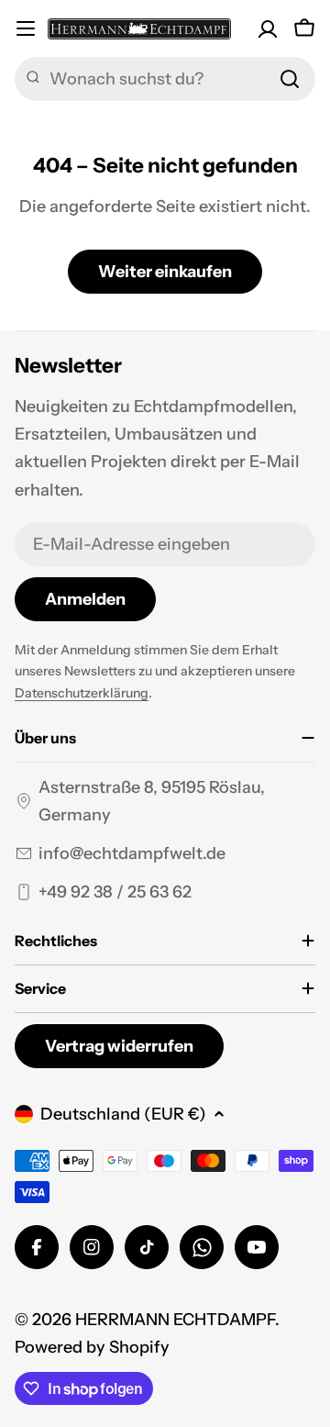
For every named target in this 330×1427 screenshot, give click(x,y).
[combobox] (165, 79)
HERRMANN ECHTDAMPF (175, 1320)
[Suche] (290, 79)
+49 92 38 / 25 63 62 (115, 892)
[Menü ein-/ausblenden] (26, 28)
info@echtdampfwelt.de (132, 853)
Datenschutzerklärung (81, 693)
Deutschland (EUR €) (123, 1114)
